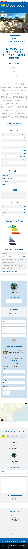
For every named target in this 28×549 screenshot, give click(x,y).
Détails (14, 67)
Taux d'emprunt (6, 386)
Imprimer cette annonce (14, 123)
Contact (14, 76)
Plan (14, 71)
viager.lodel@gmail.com (15, 297)
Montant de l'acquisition (7, 368)
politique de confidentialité (16, 495)
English (4, 1)
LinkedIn (18, 313)
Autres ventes (14, 531)
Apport (4, 374)
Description (14, 63)
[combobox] (14, 331)
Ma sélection (24, 1)
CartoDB (26, 421)
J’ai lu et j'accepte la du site (13, 495)
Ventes (14, 529)
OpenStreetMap (21, 421)
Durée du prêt (5, 380)
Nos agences (14, 533)
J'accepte (18, 547)
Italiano (6, 1)
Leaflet (17, 421)
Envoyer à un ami (10, 313)
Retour (4, 15)
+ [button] (1, 405)
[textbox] (14, 332)
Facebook (13, 313)
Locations (14, 530)
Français (2, 1)
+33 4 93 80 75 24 (15, 296)
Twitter (15, 313)
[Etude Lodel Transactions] (14, 7)
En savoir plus (11, 547)
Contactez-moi (13, 301)
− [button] (1, 406)
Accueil (14, 527)
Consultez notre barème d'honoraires (9, 271)
